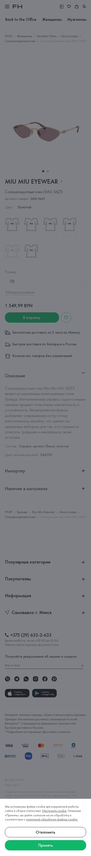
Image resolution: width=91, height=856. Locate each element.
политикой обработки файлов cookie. (52, 819)
